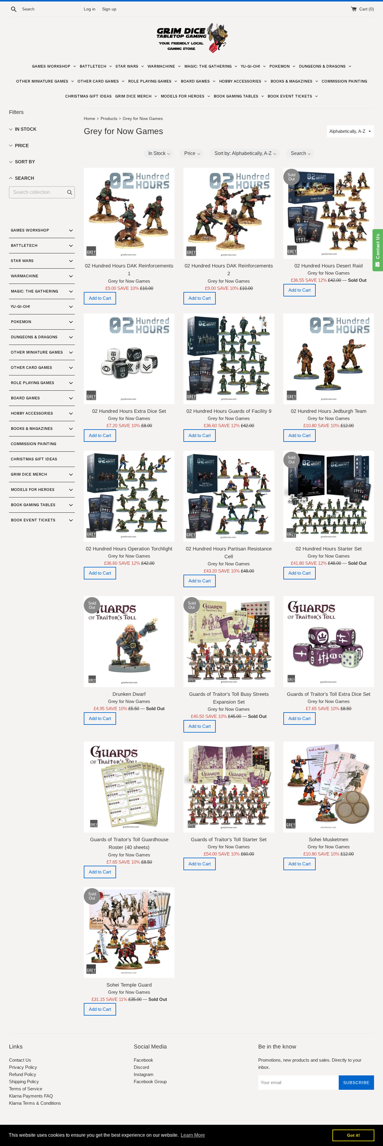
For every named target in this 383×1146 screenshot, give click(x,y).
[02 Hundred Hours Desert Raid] (328, 213)
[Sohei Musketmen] (328, 787)
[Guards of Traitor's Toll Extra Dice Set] (328, 641)
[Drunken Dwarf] (129, 641)
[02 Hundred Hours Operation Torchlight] (129, 496)
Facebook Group (150, 1081)
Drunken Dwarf (129, 694)
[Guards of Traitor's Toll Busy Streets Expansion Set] (228, 641)
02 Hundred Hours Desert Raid (328, 265)
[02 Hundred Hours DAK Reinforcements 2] (228, 213)
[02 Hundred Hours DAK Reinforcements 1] (129, 213)
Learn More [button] (193, 1135)
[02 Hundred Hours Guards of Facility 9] (228, 358)
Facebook (143, 1060)
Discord (141, 1067)
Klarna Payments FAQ (31, 1095)
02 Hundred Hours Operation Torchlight (129, 548)
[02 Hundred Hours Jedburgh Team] (328, 358)
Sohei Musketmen (328, 839)
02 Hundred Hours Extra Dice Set (129, 411)
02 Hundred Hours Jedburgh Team (329, 411)
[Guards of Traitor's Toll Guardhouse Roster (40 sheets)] (129, 787)
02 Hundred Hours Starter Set (329, 548)
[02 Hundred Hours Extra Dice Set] (129, 358)
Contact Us (20, 1060)
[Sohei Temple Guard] (129, 932)
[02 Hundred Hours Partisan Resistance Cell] (228, 496)
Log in (89, 9)
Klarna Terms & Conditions (35, 1103)
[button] (159, 153)
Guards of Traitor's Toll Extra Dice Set (328, 694)
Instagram (143, 1074)
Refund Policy (22, 1074)
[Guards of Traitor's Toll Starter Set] (228, 787)
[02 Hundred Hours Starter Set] (328, 496)
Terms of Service (25, 1088)
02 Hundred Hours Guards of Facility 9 (228, 411)
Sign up (109, 9)
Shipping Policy (24, 1081)
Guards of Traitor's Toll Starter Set (229, 839)
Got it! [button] (353, 1135)
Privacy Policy (23, 1067)
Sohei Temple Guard (129, 984)
